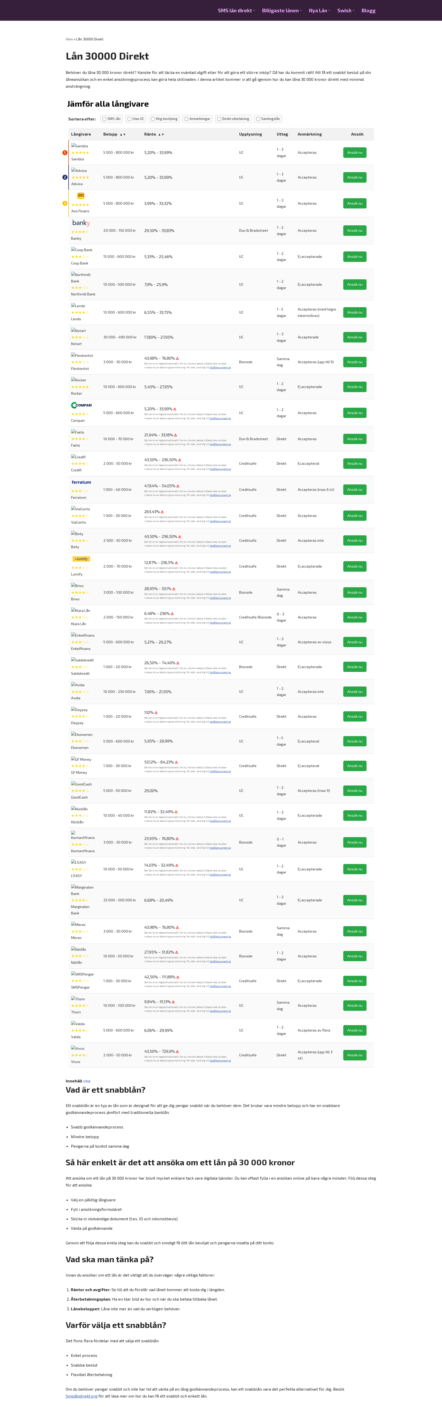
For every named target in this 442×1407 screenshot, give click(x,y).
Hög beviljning (167, 119)
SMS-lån (113, 119)
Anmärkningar (200, 119)
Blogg (368, 10)
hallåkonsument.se (220, 367)
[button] (254, 10)
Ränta (150, 133)
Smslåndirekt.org (81, 1395)
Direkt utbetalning (235, 119)
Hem (69, 39)
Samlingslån (270, 119)
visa (86, 1080)
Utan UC (138, 119)
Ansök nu (354, 152)
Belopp (110, 133)
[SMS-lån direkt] (91, 10)
